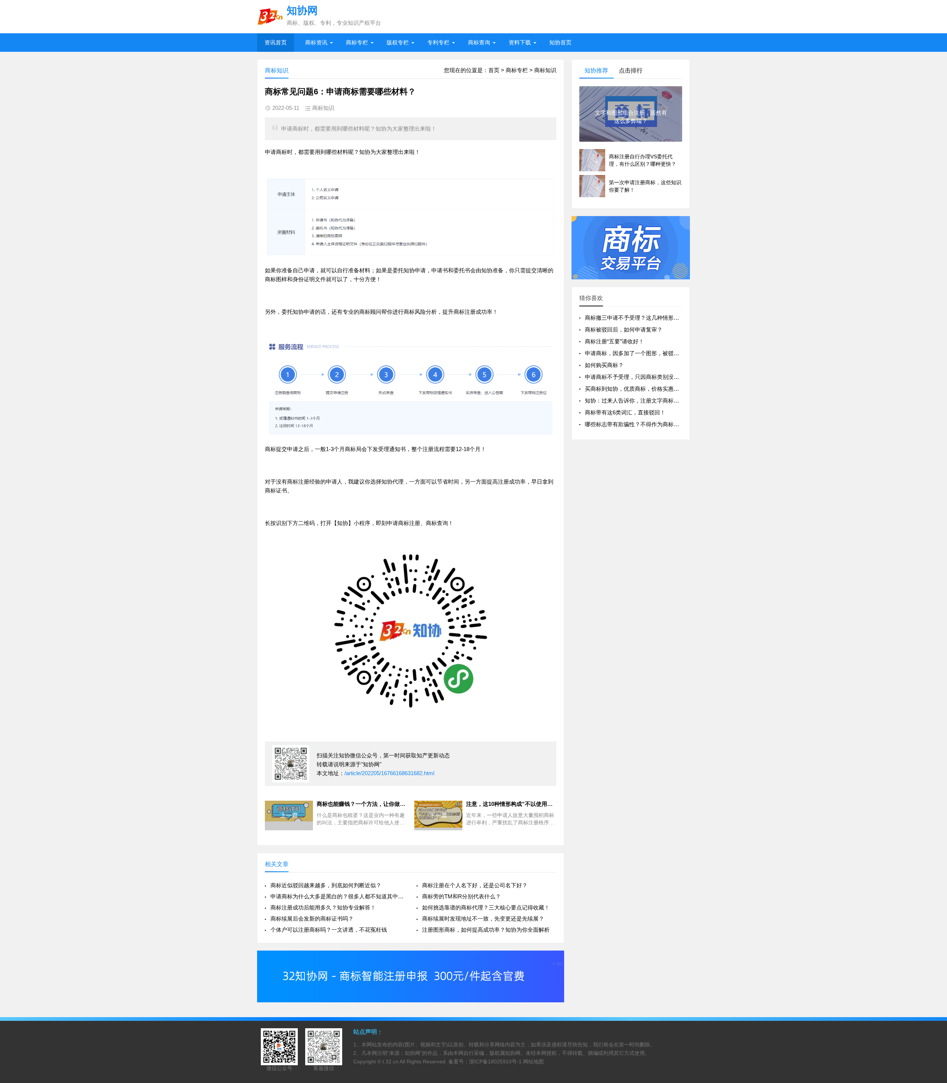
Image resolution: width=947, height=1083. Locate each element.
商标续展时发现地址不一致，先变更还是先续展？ (483, 918)
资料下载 (520, 42)
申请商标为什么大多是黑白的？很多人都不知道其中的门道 (337, 896)
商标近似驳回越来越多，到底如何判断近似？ (325, 885)
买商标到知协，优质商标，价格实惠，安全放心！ (646, 389)
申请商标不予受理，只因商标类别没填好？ (637, 377)
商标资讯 (316, 42)
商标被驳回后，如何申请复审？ (624, 329)
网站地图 (533, 1061)
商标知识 (545, 70)
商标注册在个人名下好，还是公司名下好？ (475, 885)
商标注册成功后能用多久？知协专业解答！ (323, 907)
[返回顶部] (932, 967)
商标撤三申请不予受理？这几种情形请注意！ (640, 318)
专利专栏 (438, 42)
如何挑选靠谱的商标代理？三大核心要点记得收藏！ (486, 907)
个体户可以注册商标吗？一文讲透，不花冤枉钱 (328, 929)
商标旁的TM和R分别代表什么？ (461, 896)
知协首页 (560, 42)
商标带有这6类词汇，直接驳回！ (625, 412)
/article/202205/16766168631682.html (389, 773)
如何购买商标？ (604, 365)
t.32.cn (390, 1061)
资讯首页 (275, 42)
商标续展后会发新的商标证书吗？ (312, 918)
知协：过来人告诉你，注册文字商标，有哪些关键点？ (651, 400)
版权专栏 (398, 42)
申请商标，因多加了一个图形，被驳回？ (635, 353)
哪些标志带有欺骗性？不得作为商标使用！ (637, 424)
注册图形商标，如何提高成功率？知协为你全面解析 (486, 929)
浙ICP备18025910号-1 (495, 1061)
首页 (493, 70)
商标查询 (479, 42)
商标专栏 (357, 42)
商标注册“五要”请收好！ (614, 341)
